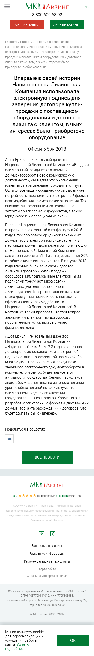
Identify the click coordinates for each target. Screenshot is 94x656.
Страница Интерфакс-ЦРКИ (47, 576)
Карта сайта (47, 569)
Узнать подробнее (17, 646)
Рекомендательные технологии (47, 561)
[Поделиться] (9, 438)
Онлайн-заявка (27, 24)
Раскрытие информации (47, 553)
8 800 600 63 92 (47, 14)
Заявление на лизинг (47, 546)
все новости (47, 457)
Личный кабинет (66, 24)
